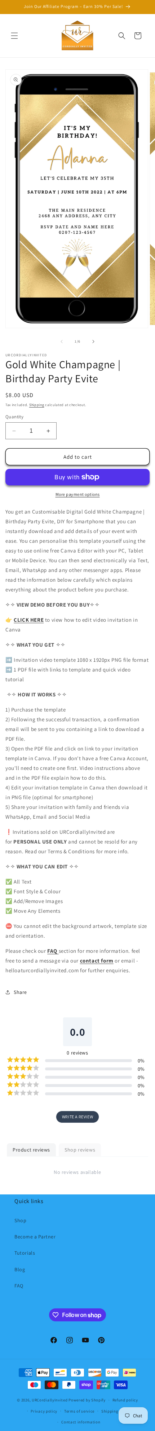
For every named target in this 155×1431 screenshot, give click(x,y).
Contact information (80, 1422)
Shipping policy (116, 1411)
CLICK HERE (29, 619)
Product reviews (31, 1149)
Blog (19, 1269)
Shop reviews (80, 1149)
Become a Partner (35, 1236)
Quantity (14, 417)
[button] (14, 36)
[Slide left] (62, 341)
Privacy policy (44, 1411)
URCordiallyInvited (50, 1400)
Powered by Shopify (87, 1400)
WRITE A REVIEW (77, 1116)
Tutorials (24, 1253)
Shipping (36, 404)
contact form (97, 960)
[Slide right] (93, 341)
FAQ (18, 1285)
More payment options (78, 494)
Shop (20, 1220)
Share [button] (20, 992)
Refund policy (125, 1400)
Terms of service (79, 1411)
